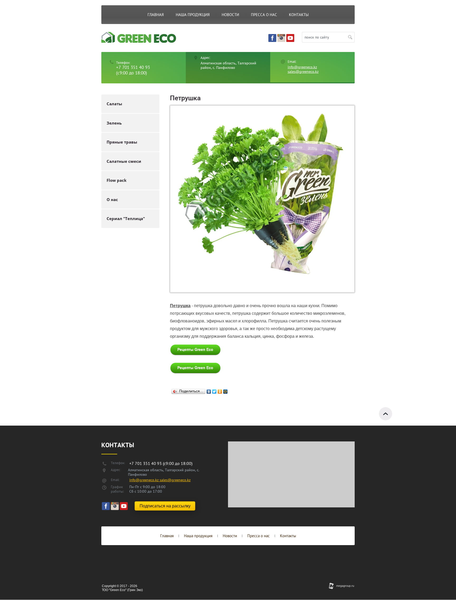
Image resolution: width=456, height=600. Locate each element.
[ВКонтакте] (209, 390)
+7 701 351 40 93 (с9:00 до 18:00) (133, 69)
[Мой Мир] (225, 390)
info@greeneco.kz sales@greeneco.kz (303, 69)
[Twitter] (214, 390)
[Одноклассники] (220, 390)
